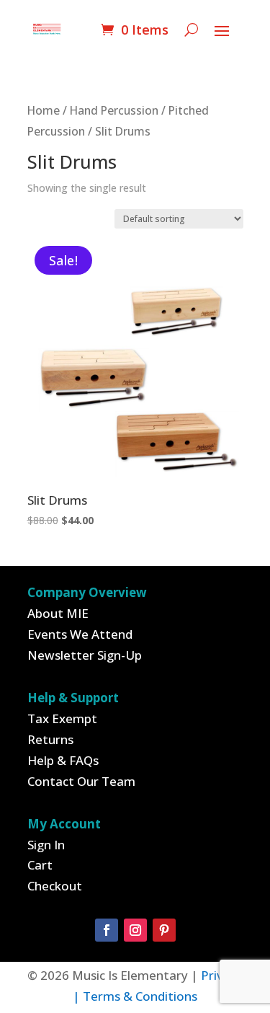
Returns (50, 739)
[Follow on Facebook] (106, 930)
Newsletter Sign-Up (84, 655)
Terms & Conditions (140, 996)
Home (43, 110)
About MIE (58, 613)
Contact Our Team (81, 781)
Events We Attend (79, 634)
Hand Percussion (114, 110)
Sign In (46, 844)
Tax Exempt (62, 718)
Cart (40, 865)
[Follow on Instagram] (135, 930)
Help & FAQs (63, 760)
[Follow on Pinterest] (164, 930)
